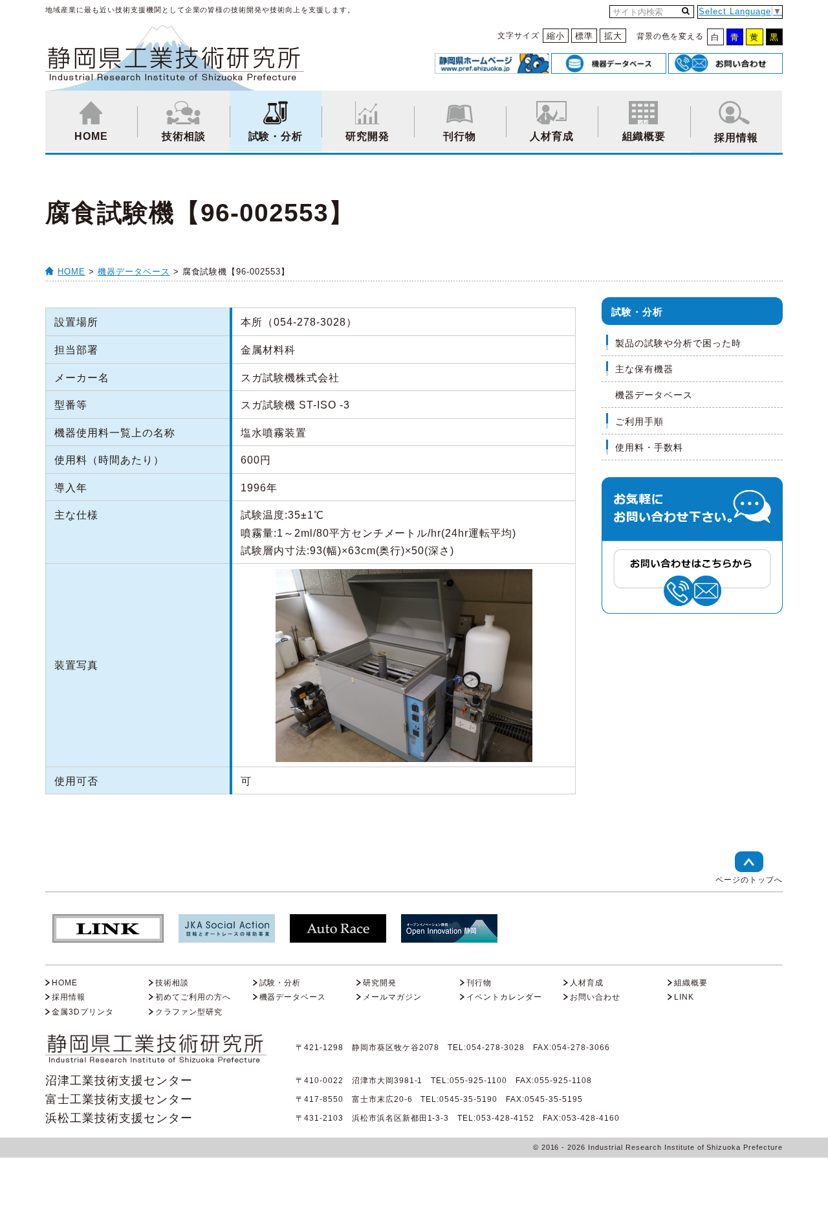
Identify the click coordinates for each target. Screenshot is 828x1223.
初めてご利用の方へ (193, 997)
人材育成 (552, 136)
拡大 (613, 36)
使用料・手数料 (649, 447)
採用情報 (736, 137)
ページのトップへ (749, 879)
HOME (91, 136)
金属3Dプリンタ (83, 1011)
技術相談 (184, 136)
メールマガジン (392, 997)
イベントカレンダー (504, 997)
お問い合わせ (595, 997)
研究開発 (367, 136)
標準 (584, 36)
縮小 (556, 36)
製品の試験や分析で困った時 (678, 343)
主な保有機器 (644, 369)
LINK (684, 997)
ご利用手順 (639, 421)
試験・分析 (275, 136)
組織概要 (644, 136)
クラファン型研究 (189, 1011)
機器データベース (134, 271)
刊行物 (459, 136)
